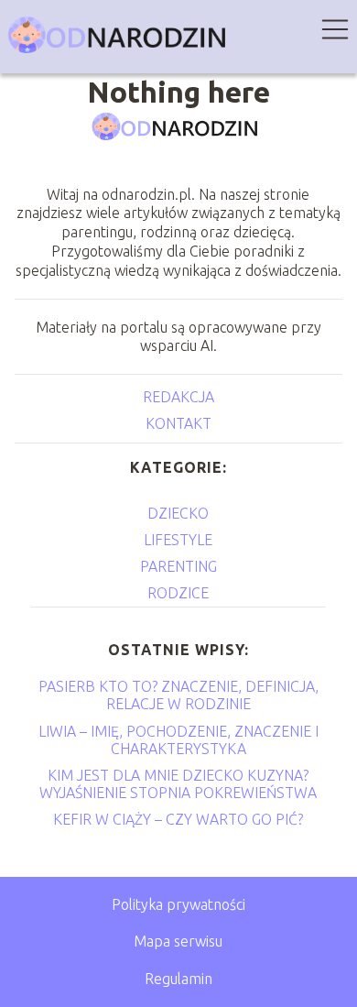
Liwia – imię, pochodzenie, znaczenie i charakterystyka (178, 740)
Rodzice (178, 593)
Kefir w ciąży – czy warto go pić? (178, 819)
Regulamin (178, 978)
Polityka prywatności (178, 904)
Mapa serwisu (178, 941)
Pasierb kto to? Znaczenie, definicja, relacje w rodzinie (178, 695)
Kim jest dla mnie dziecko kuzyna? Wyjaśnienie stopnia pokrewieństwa (178, 784)
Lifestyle (178, 539)
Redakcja (178, 397)
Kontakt (178, 423)
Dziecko (178, 513)
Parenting (178, 566)
